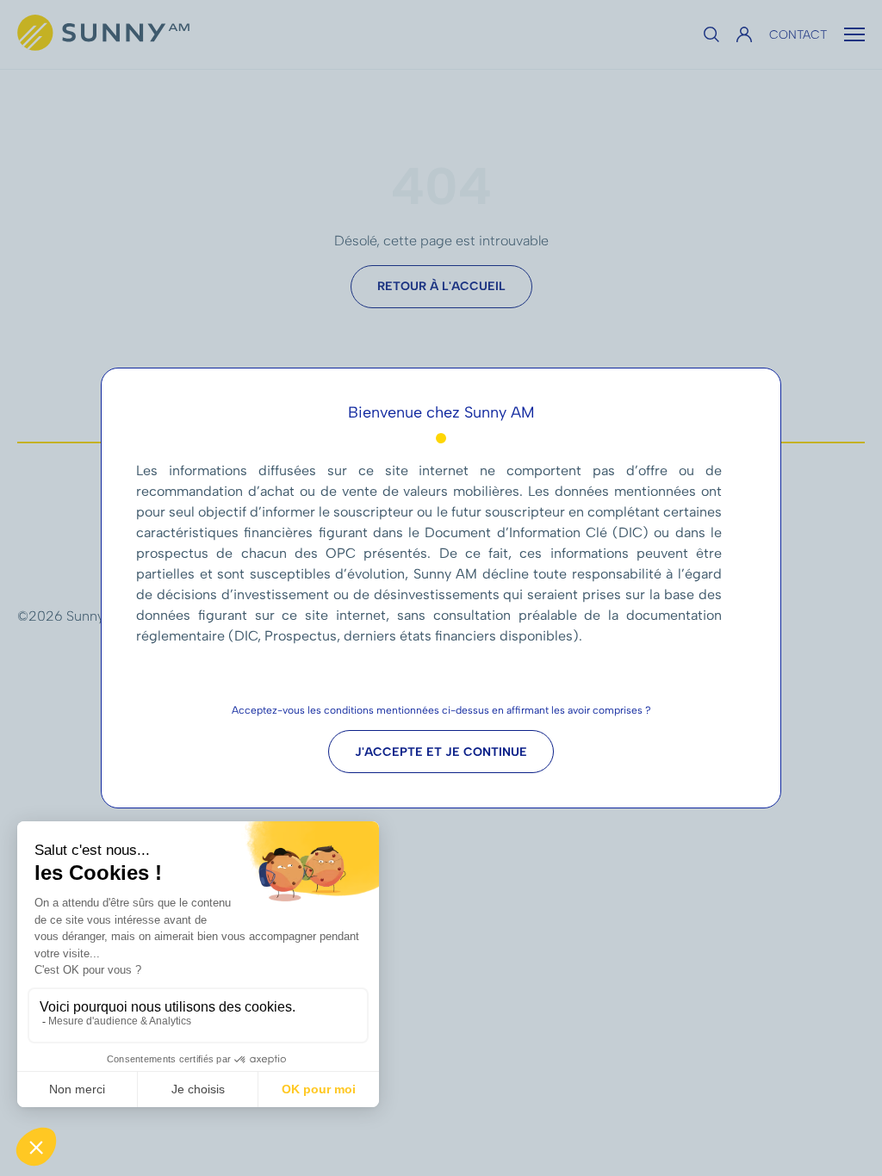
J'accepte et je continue (441, 752)
